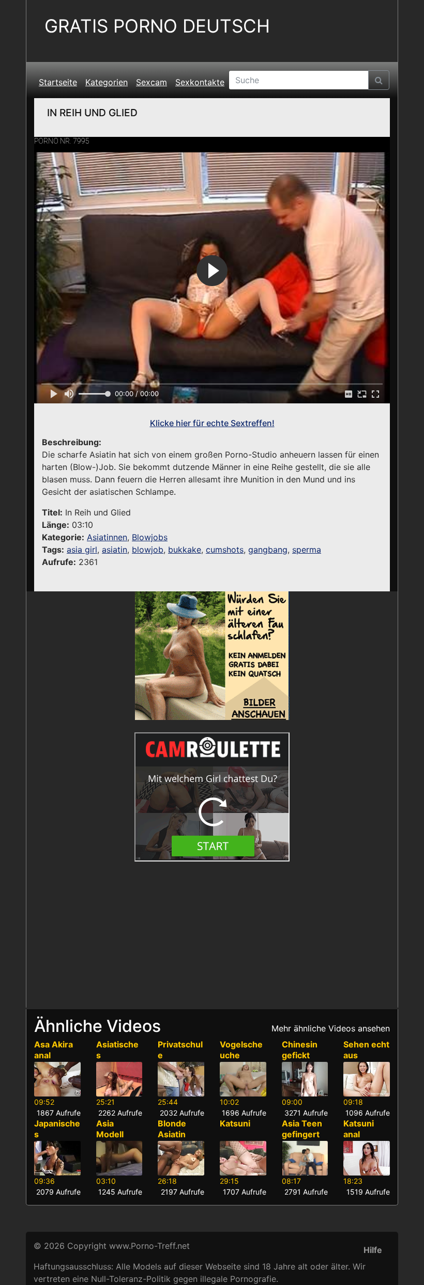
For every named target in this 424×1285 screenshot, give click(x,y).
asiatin (114, 549)
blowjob (147, 549)
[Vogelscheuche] (243, 1079)
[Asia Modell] (119, 1158)
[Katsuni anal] (366, 1158)
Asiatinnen (107, 537)
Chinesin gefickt (299, 1049)
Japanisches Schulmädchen (57, 1139)
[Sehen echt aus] (366, 1079)
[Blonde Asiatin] (181, 1158)
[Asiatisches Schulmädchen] (119, 1079)
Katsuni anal (358, 1128)
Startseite (58, 82)
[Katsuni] (243, 1158)
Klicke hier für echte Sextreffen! (212, 423)
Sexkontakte (199, 82)
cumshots (225, 549)
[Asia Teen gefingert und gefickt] (305, 1158)
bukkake (184, 549)
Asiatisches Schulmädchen (118, 1060)
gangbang (267, 549)
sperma (306, 549)
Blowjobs (150, 537)
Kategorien (106, 82)
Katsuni (235, 1123)
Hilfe (373, 1250)
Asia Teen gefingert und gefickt (304, 1134)
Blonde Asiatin (172, 1128)
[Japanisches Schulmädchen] (57, 1158)
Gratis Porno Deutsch (157, 26)
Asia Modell (110, 1128)
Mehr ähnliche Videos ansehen (330, 1028)
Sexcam (151, 82)
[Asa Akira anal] (57, 1079)
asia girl (82, 549)
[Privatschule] (181, 1079)
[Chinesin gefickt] (305, 1079)
